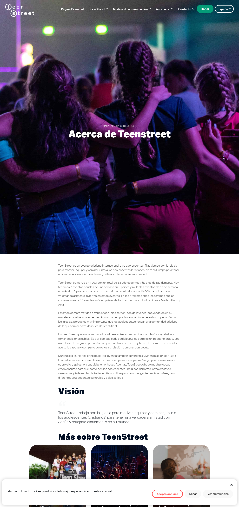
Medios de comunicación (130, 9)
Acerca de (163, 9)
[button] (231, 485)
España (223, 9)
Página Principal (72, 9)
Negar (193, 493)
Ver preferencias (218, 493)
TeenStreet (97, 9)
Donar (205, 9)
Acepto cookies (167, 494)
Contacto (184, 9)
